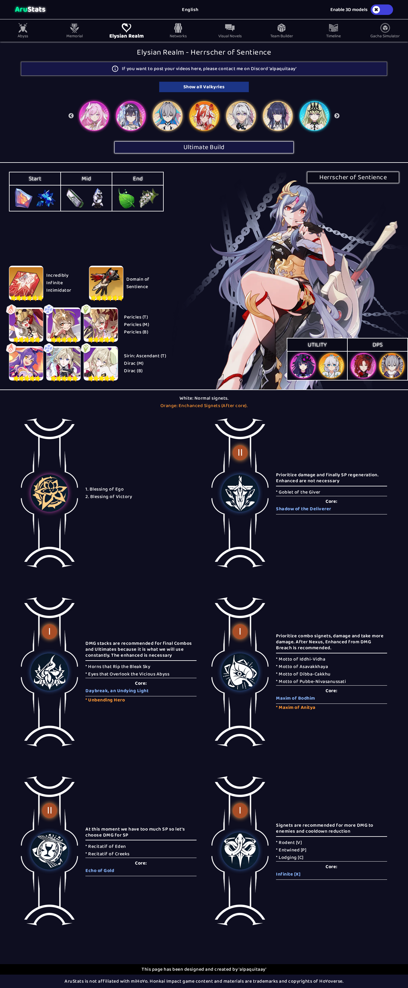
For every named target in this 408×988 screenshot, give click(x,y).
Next (337, 116)
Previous (71, 116)
